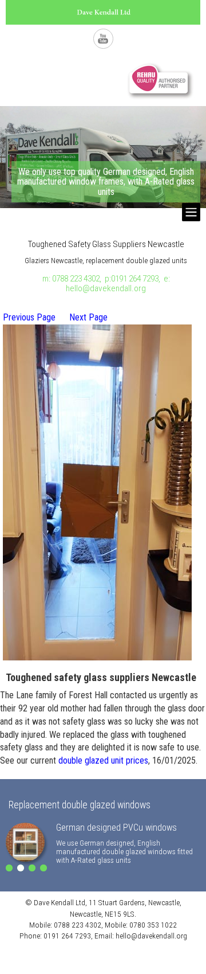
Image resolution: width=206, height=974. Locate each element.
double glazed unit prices (103, 760)
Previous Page (29, 317)
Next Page (88, 317)
